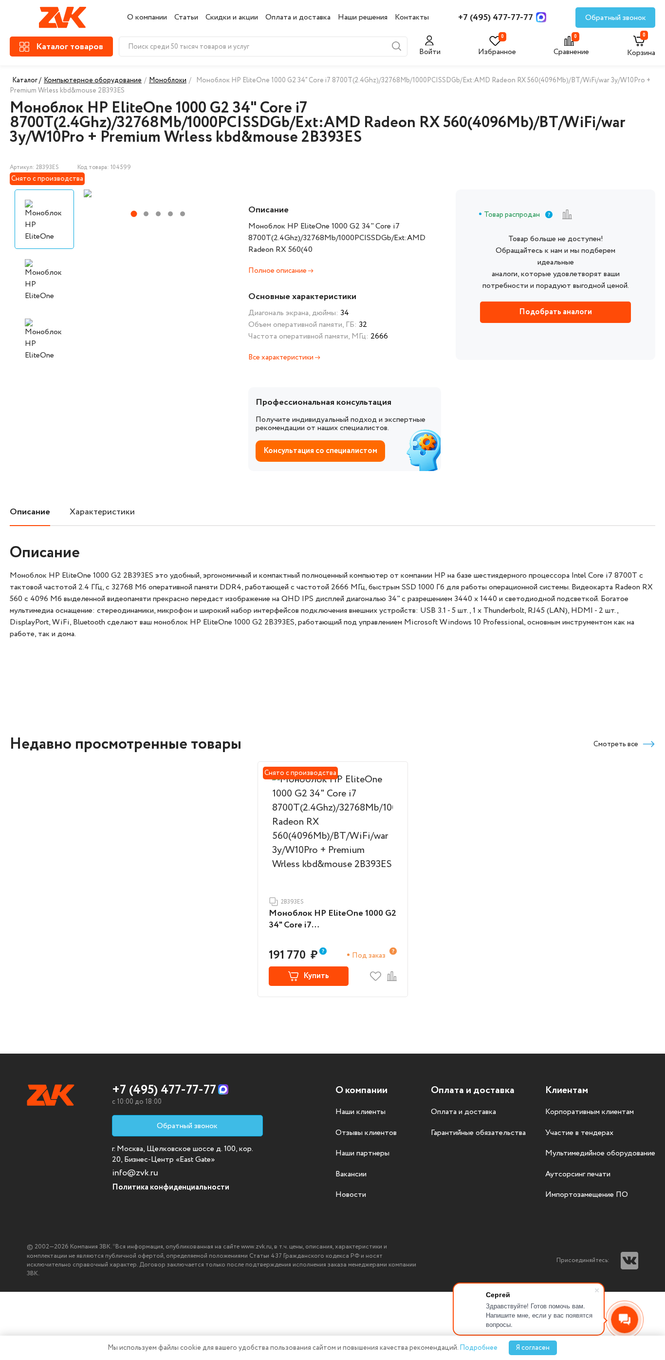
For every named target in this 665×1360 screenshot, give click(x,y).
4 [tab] (170, 213)
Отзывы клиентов (366, 1133)
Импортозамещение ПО (586, 1195)
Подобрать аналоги (555, 312)
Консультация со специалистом (320, 450)
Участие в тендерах (579, 1133)
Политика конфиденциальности (170, 1187)
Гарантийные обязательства (478, 1133)
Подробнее (479, 1348)
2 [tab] (146, 213)
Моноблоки (167, 80)
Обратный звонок (615, 17)
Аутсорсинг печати (577, 1174)
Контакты (412, 17)
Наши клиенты (360, 1112)
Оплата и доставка (298, 17)
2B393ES (292, 902)
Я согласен (533, 1348)
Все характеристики (281, 357)
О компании (147, 17)
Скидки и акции (231, 17)
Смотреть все (615, 744)
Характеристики (102, 512)
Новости (350, 1195)
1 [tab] (133, 214)
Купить (316, 976)
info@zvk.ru (135, 1173)
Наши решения (363, 17)
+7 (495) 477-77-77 (495, 17)
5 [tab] (182, 213)
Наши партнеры (362, 1153)
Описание (30, 512)
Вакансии (351, 1174)
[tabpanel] (157, 193)
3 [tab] (158, 213)
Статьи (186, 17)
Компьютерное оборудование (93, 80)
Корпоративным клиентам (589, 1112)
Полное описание (278, 270)
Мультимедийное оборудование (600, 1153)
